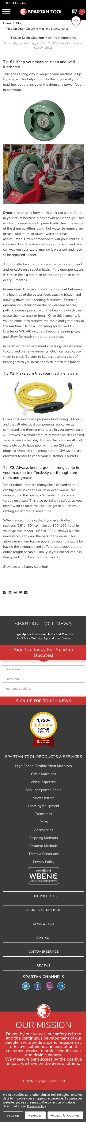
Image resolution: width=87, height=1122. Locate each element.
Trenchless (43, 814)
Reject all (35, 1115)
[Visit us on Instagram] (49, 986)
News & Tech (43, 924)
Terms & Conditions (44, 854)
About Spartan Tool (43, 910)
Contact (43, 938)
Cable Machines (43, 774)
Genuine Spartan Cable (43, 790)
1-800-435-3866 (14, 3)
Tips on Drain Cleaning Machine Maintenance (43, 38)
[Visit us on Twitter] (26, 986)
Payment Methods (43, 846)
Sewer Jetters (43, 798)
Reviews (43, 966)
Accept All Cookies (65, 1115)
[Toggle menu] (6, 11)
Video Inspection (44, 782)
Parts (43, 822)
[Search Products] (76, 20)
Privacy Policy (43, 862)
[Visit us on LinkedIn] (61, 986)
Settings (13, 1115)
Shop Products (44, 896)
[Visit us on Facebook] (37, 986)
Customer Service (43, 952)
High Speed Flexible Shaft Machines (43, 766)
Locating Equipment (43, 806)
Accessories (43, 830)
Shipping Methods (43, 838)
